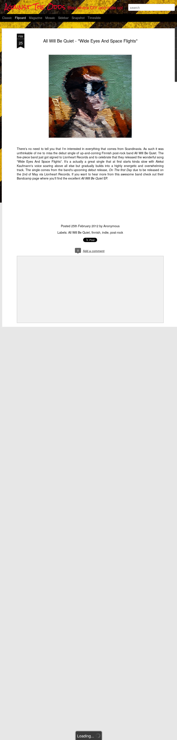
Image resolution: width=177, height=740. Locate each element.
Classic (7, 18)
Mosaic (50, 18)
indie (105, 232)
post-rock (116, 232)
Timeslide (94, 18)
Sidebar (63, 18)
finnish (96, 232)
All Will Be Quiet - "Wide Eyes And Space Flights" (90, 41)
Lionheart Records (75, 157)
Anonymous (111, 226)
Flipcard (20, 18)
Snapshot (78, 18)
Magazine (35, 18)
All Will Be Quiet (145, 153)
